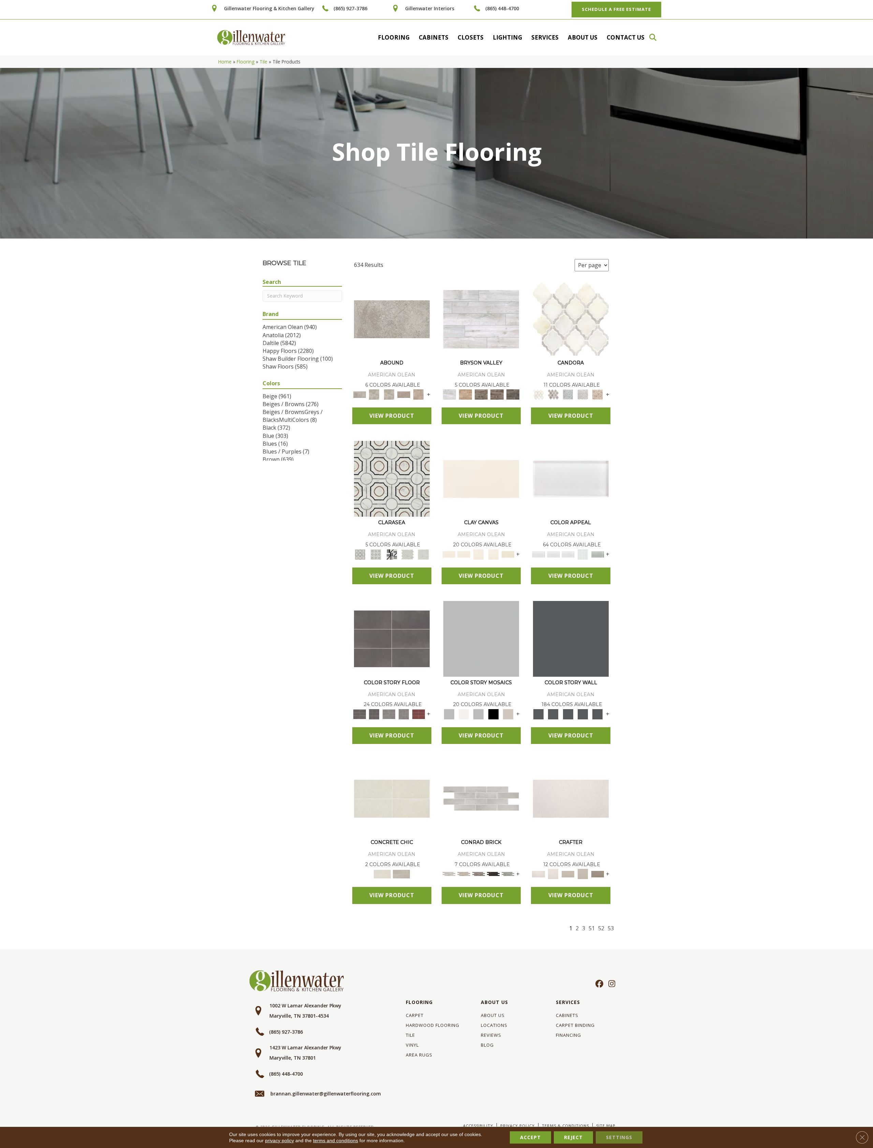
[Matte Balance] (478, 714)
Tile (263, 61)
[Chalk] (481, 478)
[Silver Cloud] (597, 554)
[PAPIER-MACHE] (571, 798)
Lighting (507, 37)
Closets (471, 37)
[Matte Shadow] (392, 638)
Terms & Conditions (565, 1125)
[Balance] (481, 638)
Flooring (394, 37)
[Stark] (493, 874)
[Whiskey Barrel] (465, 394)
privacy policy (279, 1140)
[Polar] (481, 798)
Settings (619, 1137)
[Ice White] (463, 714)
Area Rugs (419, 1055)
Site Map (606, 1125)
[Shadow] (571, 638)
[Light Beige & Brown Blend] (597, 394)
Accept (530, 1137)
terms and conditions (335, 1140)
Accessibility (478, 1125)
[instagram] (610, 984)
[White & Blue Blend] (568, 394)
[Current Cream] (392, 798)
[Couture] (392, 554)
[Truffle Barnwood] (513, 394)
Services (545, 37)
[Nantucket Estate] (481, 394)
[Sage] (508, 874)
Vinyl (412, 1045)
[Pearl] (571, 478)
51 (592, 928)
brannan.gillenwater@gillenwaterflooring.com (325, 1093)
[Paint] (508, 554)
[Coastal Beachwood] (481, 319)
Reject (573, 1137)
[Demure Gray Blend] (553, 394)
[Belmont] (376, 554)
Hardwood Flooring (432, 1025)
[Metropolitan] (392, 478)
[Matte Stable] (508, 714)
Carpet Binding (575, 1025)
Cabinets (433, 37)
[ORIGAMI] (597, 874)
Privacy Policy (517, 1125)
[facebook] (598, 984)
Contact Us (626, 37)
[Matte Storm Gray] (389, 714)
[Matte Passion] (418, 714)
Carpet (415, 1015)
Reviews (491, 1035)
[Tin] (478, 874)
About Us (582, 37)
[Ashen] (403, 394)
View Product (391, 415)
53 (611, 928)
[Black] (493, 714)
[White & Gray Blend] (582, 394)
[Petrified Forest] (497, 394)
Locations (494, 1025)
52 (601, 928)
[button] (656, 37)
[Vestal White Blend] (571, 319)
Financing (568, 1035)
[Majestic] (408, 554)
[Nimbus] (392, 319)
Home (225, 61)
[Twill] (568, 874)
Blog (487, 1045)
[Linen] (463, 874)
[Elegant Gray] (401, 874)
